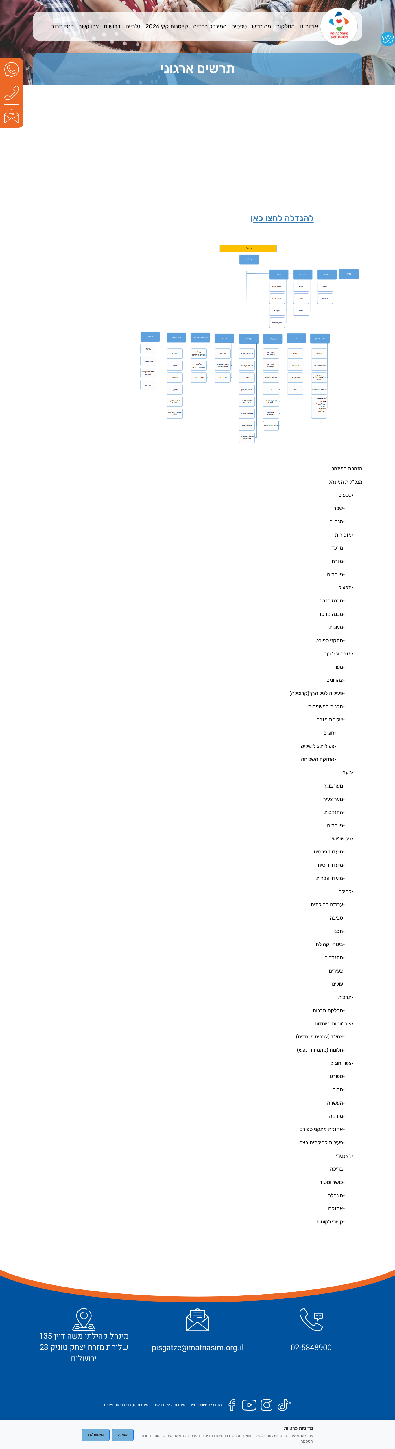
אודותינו (309, 26)
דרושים (112, 26)
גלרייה (133, 26)
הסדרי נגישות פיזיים (205, 1404)
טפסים (239, 26)
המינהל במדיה (209, 26)
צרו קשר (89, 26)
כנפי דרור (62, 26)
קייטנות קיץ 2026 (166, 26)
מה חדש (261, 26)
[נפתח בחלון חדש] (11, 69)
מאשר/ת (96, 1434)
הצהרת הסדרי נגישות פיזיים (126, 1404)
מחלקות (285, 26)
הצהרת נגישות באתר (169, 1404)
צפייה (123, 1434)
